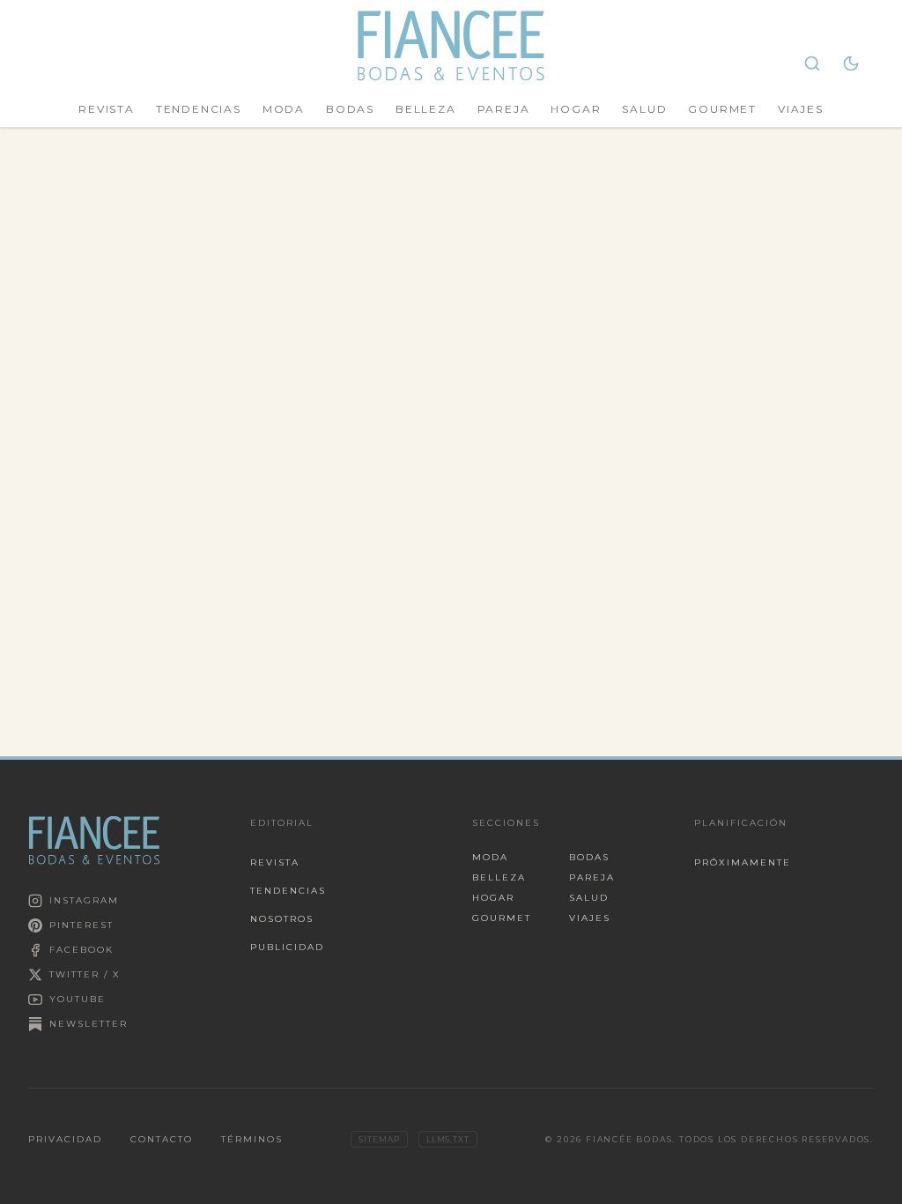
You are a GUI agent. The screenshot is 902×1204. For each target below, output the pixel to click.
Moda (283, 108)
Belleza (426, 108)
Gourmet (722, 108)
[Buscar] (812, 63)
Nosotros (282, 919)
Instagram (84, 900)
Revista (106, 108)
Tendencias (198, 108)
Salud (644, 108)
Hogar (576, 108)
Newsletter (88, 1023)
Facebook (81, 949)
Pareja (503, 108)
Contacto (161, 1139)
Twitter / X (85, 974)
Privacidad (65, 1139)
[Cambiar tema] (851, 63)
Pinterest (81, 925)
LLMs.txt (447, 1139)
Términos (252, 1139)
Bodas (350, 108)
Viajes (801, 108)
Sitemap (379, 1139)
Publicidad (287, 947)
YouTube (77, 999)
